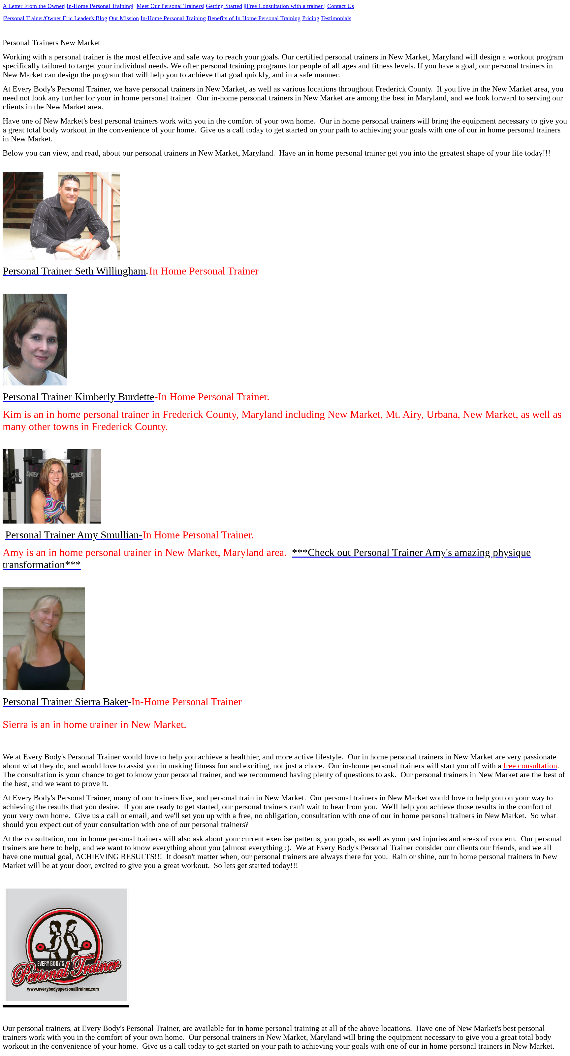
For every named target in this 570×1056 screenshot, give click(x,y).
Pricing (310, 18)
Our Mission (124, 18)
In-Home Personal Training (99, 6)
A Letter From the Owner (33, 6)
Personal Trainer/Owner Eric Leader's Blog (55, 18)
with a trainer (306, 6)
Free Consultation (267, 6)
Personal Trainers (182, 6)
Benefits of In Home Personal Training (254, 18)
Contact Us (340, 6)
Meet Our (148, 6)
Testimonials (336, 18)
